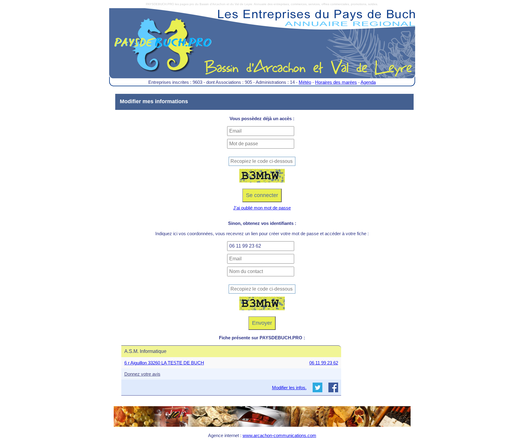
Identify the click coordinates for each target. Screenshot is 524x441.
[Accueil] (262, 47)
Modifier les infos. (289, 387)
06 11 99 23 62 (323, 362)
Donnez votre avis (142, 374)
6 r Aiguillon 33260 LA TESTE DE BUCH (164, 362)
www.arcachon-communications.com (279, 435)
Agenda (368, 82)
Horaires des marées (336, 82)
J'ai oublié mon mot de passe (262, 207)
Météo (305, 82)
